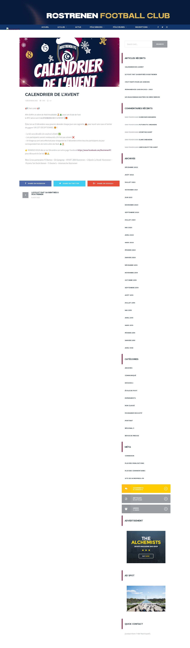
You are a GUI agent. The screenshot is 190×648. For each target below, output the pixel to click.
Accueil (45, 27)
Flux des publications (134, 463)
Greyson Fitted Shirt (148, 147)
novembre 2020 (131, 205)
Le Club (61, 27)
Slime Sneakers (145, 140)
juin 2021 (128, 197)
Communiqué (130, 375)
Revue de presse (132, 436)
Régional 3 (129, 428)
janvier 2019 (130, 340)
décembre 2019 (131, 265)
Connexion (129, 456)
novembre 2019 (131, 273)
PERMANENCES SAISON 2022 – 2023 (139, 89)
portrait (129, 420)
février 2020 (130, 250)
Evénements (130, 398)
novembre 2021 (131, 190)
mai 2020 (128, 227)
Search (160, 44)
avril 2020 (129, 235)
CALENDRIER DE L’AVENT (134, 67)
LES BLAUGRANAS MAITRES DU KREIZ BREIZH (142, 97)
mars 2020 (129, 242)
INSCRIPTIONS (141, 27)
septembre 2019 (132, 288)
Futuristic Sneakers (148, 125)
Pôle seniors (96, 27)
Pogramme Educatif (133, 413)
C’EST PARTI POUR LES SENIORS (137, 82)
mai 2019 (128, 310)
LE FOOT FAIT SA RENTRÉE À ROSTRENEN (45, 193)
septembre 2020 (132, 212)
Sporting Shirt (145, 132)
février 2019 (130, 333)
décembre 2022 (131, 167)
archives (128, 368)
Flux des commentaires (135, 471)
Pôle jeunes (119, 27)
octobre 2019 (131, 280)
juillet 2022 (130, 182)
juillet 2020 (130, 220)
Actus (78, 27)
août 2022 (129, 175)
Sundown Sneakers (147, 117)
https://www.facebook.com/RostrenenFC (94, 150)
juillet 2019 (130, 303)
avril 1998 (129, 348)
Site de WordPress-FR (134, 478)
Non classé (130, 405)
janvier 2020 (130, 257)
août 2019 (129, 295)
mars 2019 (129, 325)
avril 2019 (129, 318)
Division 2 (129, 383)
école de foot (131, 390)
